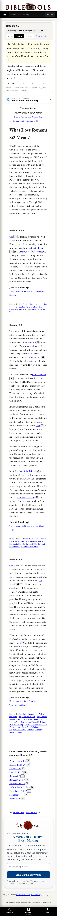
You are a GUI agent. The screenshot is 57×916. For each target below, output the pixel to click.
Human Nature (28, 539)
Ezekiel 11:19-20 (17, 764)
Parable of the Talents (25, 471)
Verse (10, 36)
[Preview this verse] (33, 251)
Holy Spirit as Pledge (29, 722)
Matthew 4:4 (15, 768)
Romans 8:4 (31, 120)
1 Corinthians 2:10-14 (19, 787)
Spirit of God (37, 247)
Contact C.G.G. (35, 895)
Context (19, 36)
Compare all (41, 36)
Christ (12, 565)
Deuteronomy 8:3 (17, 761)
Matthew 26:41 (24, 251)
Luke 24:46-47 (16, 772)
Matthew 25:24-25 (25, 497)
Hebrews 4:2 (15, 798)
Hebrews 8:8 (34, 357)
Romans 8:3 (30, 342)
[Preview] (15, 236)
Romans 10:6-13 (17, 783)
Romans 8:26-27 (17, 779)
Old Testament (39, 374)
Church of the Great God (23, 895)
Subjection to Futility (17, 730)
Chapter (29, 36)
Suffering (30, 730)
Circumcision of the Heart (32, 304)
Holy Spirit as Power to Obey (26, 307)
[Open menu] (4, 14)
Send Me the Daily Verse (28, 875)
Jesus (38, 251)
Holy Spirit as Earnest (30, 719)
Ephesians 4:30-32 (18, 790)
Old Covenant (27, 544)
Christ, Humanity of (30, 714)
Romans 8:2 (18, 120)
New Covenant (26, 541)
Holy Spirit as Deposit (27, 717)
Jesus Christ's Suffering (31, 727)
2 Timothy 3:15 (16, 794)
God (11, 236)
